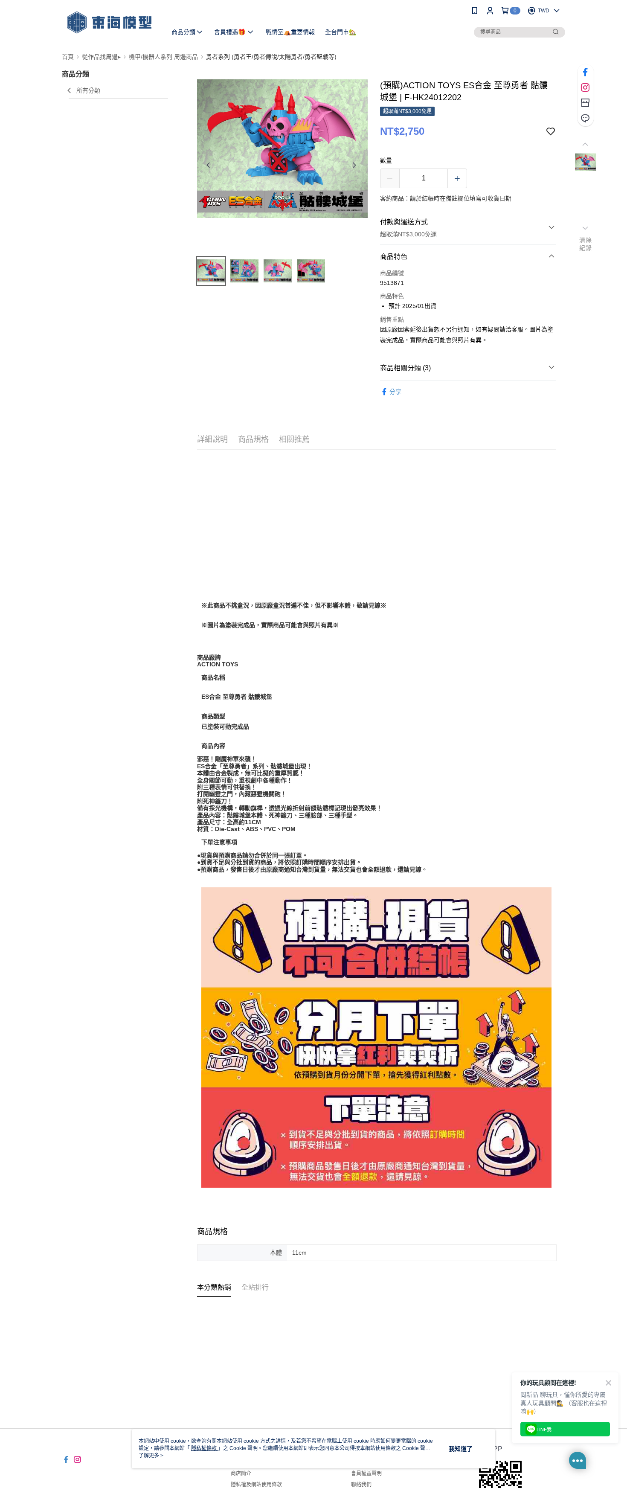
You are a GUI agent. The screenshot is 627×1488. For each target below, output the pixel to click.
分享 (395, 391)
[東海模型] (109, 22)
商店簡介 (241, 1473)
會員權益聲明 (366, 1473)
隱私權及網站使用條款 (256, 1485)
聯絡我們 (361, 1485)
